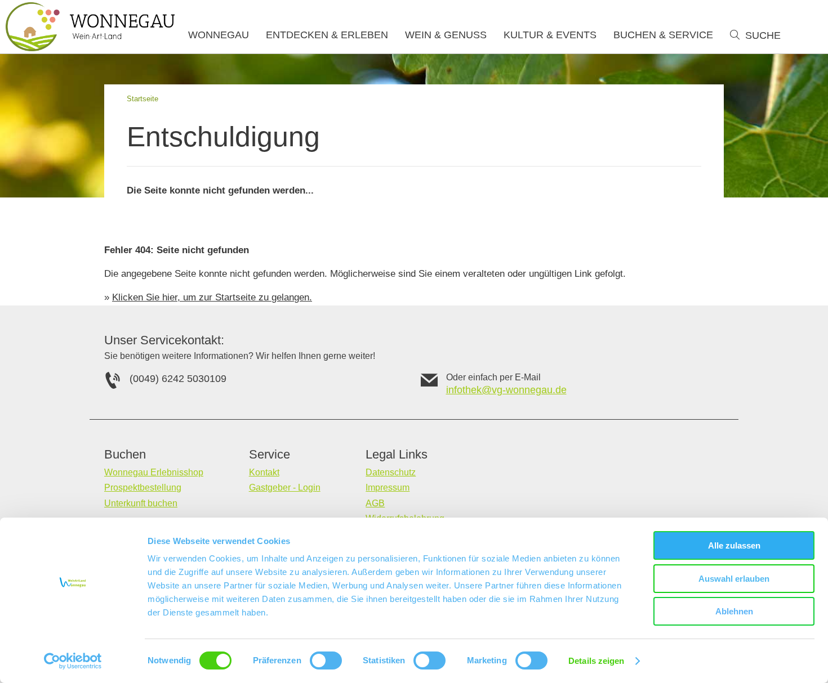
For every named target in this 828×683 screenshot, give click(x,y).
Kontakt (264, 472)
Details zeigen (596, 661)
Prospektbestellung (142, 487)
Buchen (125, 454)
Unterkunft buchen (140, 503)
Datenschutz (391, 472)
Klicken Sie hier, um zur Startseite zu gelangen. (212, 297)
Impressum (387, 487)
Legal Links (397, 454)
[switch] (326, 660)
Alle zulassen (734, 545)
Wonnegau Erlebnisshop (153, 472)
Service (269, 454)
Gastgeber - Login (284, 487)
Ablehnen (734, 611)
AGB (375, 503)
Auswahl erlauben (733, 578)
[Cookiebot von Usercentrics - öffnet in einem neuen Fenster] (73, 661)
